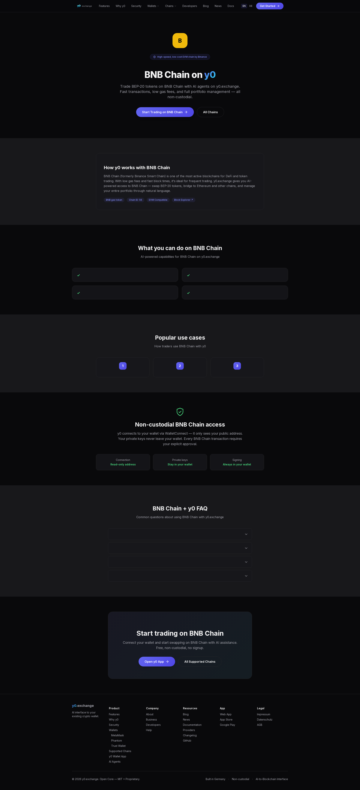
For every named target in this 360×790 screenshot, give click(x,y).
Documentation (192, 724)
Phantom (116, 740)
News (218, 6)
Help (149, 730)
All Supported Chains (199, 661)
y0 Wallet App (117, 756)
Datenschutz (264, 719)
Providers (189, 730)
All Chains (210, 112)
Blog (206, 6)
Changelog (190, 735)
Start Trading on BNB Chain (162, 112)
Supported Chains (120, 751)
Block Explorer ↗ (183, 199)
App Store (226, 719)
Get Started (267, 6)
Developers (189, 6)
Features (104, 6)
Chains (169, 6)
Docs (231, 6)
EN (244, 6)
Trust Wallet (118, 745)
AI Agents (115, 761)
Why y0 (120, 6)
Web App (226, 714)
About (149, 714)
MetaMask (117, 735)
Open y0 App (154, 661)
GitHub (187, 740)
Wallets (151, 6)
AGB (259, 724)
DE (250, 6)
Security (136, 6)
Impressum (263, 714)
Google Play (227, 724)
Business (151, 719)
